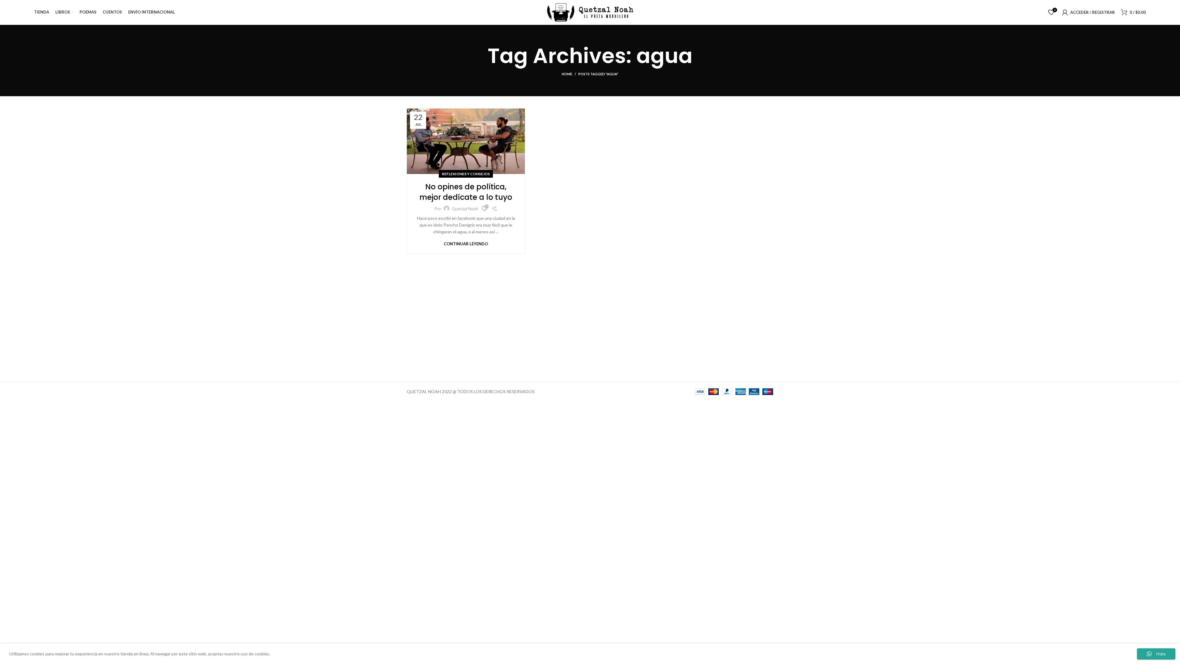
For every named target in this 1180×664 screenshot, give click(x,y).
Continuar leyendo (466, 244)
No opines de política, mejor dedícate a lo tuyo (465, 192)
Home (567, 74)
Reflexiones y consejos (466, 174)
